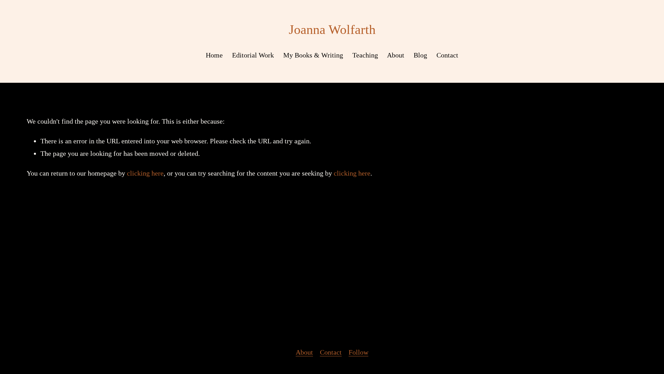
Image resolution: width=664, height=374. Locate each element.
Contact (447, 55)
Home (214, 55)
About (395, 55)
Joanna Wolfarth (332, 30)
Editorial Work (253, 55)
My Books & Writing (313, 55)
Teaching (365, 55)
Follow (358, 352)
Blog (420, 55)
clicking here (145, 173)
